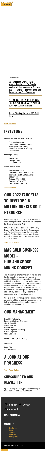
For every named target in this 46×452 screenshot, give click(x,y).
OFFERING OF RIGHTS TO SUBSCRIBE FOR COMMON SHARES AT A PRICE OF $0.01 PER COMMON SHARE (24, 102)
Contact (12, 432)
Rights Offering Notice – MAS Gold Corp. (24, 114)
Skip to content (7, 2)
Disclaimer (13, 428)
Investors (12, 434)
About (11, 430)
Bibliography (13, 436)
